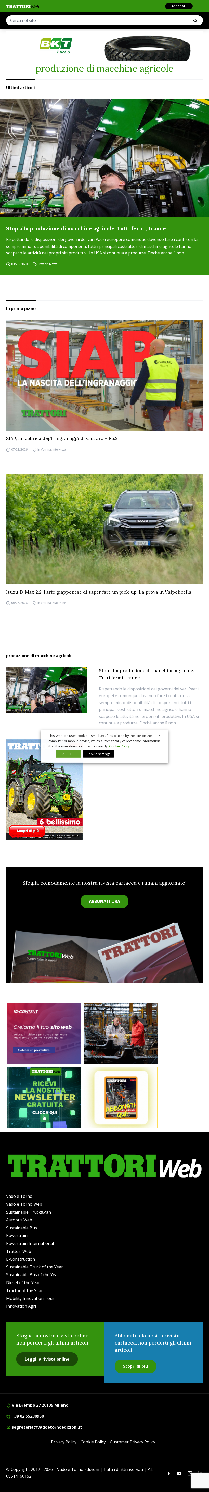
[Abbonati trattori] (121, 1097)
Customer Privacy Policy (132, 1442)
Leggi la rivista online (47, 1359)
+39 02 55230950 (27, 1416)
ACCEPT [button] (68, 753)
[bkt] (104, 46)
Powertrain (17, 1235)
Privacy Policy (63, 1442)
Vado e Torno (19, 1196)
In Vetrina (44, 449)
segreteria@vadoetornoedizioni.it (46, 1427)
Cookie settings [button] (98, 753)
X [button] (160, 735)
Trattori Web (18, 1251)
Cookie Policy (93, 1442)
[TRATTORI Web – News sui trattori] (22, 6)
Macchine (59, 603)
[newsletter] (44, 1097)
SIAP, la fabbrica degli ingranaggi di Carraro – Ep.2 (62, 438)
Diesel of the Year (23, 1282)
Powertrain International (30, 1243)
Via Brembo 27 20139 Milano (39, 1405)
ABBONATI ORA (104, 901)
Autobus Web (19, 1220)
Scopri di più (135, 1366)
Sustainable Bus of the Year (32, 1275)
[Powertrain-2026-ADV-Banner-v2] (121, 1033)
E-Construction (20, 1259)
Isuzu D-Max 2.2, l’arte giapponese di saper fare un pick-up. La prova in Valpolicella (98, 592)
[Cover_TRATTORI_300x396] (104, 789)
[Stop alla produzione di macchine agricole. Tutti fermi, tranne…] (104, 158)
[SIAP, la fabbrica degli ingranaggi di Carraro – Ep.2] (104, 375)
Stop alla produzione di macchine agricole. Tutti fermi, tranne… (88, 228)
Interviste (59, 449)
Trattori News (47, 264)
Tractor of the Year (24, 1290)
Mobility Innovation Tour (30, 1298)
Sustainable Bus (21, 1228)
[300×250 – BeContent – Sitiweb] (44, 1033)
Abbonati (179, 6)
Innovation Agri (21, 1306)
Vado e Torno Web (24, 1204)
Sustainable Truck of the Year (34, 1267)
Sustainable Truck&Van (28, 1212)
